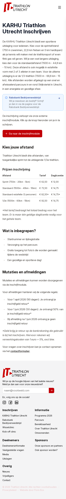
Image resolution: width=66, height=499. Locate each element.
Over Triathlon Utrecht (46, 428)
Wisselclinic (8, 427)
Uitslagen (7, 458)
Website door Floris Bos (32, 490)
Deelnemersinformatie (13, 445)
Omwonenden (42, 433)
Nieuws (6, 471)
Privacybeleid (9, 490)
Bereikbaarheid (42, 424)
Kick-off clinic (9, 431)
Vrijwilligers (8, 476)
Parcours (39, 420)
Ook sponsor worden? (46, 450)
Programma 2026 (43, 415)
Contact (6, 480)
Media (5, 454)
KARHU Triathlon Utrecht (14, 415)
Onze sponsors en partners (49, 445)
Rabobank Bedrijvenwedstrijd (11, 421)
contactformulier (20, 351)
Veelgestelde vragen (13, 450)
